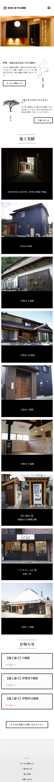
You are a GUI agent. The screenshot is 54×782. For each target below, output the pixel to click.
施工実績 (27, 774)
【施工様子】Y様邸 (18, 658)
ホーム (27, 758)
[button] (49, 7)
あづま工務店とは (27, 763)
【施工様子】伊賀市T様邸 (22, 678)
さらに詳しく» (11, 665)
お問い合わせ (27, 779)
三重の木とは (27, 768)
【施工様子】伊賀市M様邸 (22, 698)
